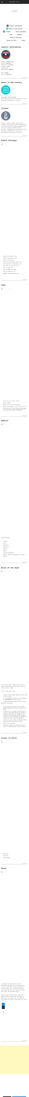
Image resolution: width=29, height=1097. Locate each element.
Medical (19, 34)
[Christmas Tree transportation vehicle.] (20, 1078)
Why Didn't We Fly (14, 1)
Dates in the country (16, 28)
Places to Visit (11, 40)
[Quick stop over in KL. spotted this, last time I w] (2, 1082)
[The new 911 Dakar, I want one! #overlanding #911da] (8, 1079)
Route (23, 40)
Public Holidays (21, 31)
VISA (10, 34)
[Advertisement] (14, 1059)
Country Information (15, 25)
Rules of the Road (15, 37)
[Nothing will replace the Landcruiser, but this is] (14, 1082)
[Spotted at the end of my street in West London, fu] (26, 1085)
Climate (8, 31)
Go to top (25, 77)
